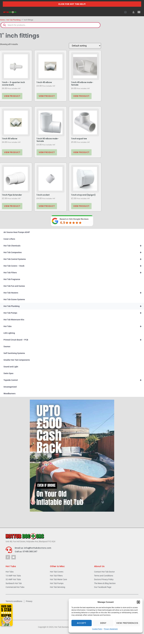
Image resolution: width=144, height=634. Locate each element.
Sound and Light (11, 367)
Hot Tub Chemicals (72, 245)
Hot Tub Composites (72, 252)
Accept (81, 623)
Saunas (7, 346)
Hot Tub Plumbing (13, 20)
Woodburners (9, 393)
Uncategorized (10, 387)
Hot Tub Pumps (72, 313)
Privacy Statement (111, 629)
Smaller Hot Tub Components (17, 360)
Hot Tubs (72, 326)
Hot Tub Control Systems (72, 259)
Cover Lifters (9, 239)
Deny (103, 623)
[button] (138, 602)
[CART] (125, 12)
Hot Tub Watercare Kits (14, 319)
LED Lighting (9, 333)
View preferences (127, 623)
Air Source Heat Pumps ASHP (17, 232)
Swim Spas (8, 373)
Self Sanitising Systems (14, 353)
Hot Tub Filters (72, 272)
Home (2, 20)
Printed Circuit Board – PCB (72, 339)
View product (12, 96)
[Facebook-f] (8, 557)
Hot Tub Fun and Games (14, 286)
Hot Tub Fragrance (12, 279)
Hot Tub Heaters (72, 292)
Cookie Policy (97, 629)
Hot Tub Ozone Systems (14, 299)
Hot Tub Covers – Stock (72, 266)
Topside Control (72, 380)
